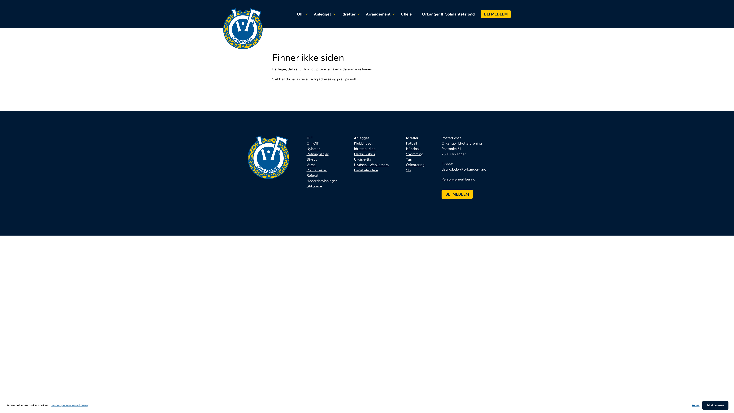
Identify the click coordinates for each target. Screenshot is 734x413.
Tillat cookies (715, 405)
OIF (300, 14)
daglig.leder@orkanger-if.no (464, 169)
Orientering (415, 165)
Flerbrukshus (364, 154)
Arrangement (378, 14)
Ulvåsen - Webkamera (371, 165)
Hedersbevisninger (322, 181)
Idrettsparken (365, 148)
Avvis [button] (695, 405)
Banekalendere (366, 170)
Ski (408, 170)
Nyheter (313, 148)
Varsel (311, 165)
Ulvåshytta (362, 159)
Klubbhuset (363, 143)
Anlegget (322, 14)
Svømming (414, 154)
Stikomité (314, 186)
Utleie (406, 14)
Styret (312, 159)
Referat (312, 175)
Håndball (413, 148)
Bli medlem (496, 14)
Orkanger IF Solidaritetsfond (448, 14)
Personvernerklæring (458, 179)
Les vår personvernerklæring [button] (70, 405)
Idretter (348, 14)
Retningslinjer (318, 154)
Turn (409, 159)
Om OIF (313, 143)
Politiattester (317, 170)
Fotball (411, 143)
